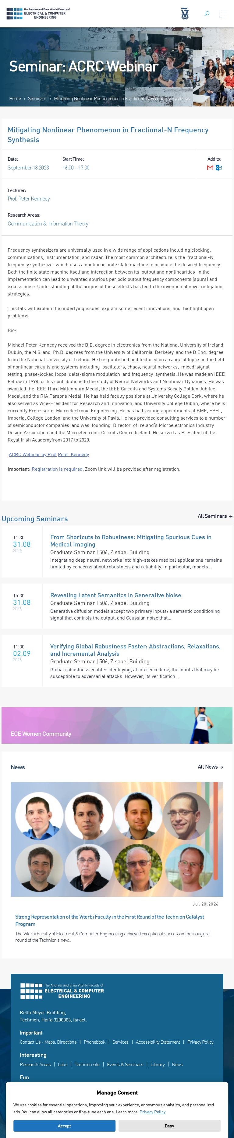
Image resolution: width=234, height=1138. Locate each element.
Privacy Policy (200, 1042)
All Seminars (212, 515)
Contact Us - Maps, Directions (48, 1042)
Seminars (37, 98)
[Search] (206, 13)
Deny (169, 1125)
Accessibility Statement (158, 1042)
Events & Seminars (125, 1064)
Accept (64, 1125)
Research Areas (35, 1064)
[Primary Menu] (223, 13)
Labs (62, 1064)
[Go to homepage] (117, 991)
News (177, 1064)
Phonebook (94, 1042)
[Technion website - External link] (185, 14)
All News (208, 766)
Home (15, 98)
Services (120, 1042)
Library (157, 1064)
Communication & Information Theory (48, 223)
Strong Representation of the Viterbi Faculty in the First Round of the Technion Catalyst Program (109, 920)
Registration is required (57, 469)
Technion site (87, 1064)
